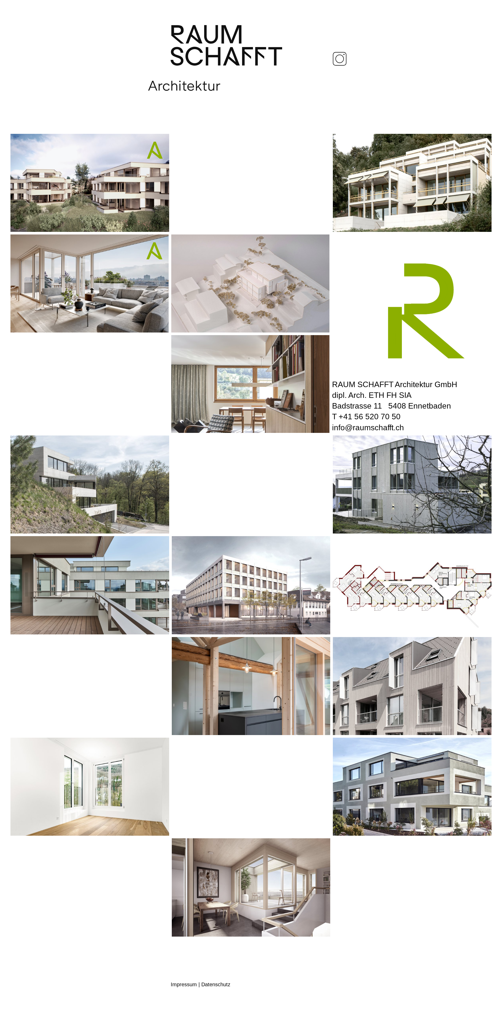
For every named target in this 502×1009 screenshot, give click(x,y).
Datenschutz (215, 984)
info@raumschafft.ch (368, 427)
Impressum (184, 984)
